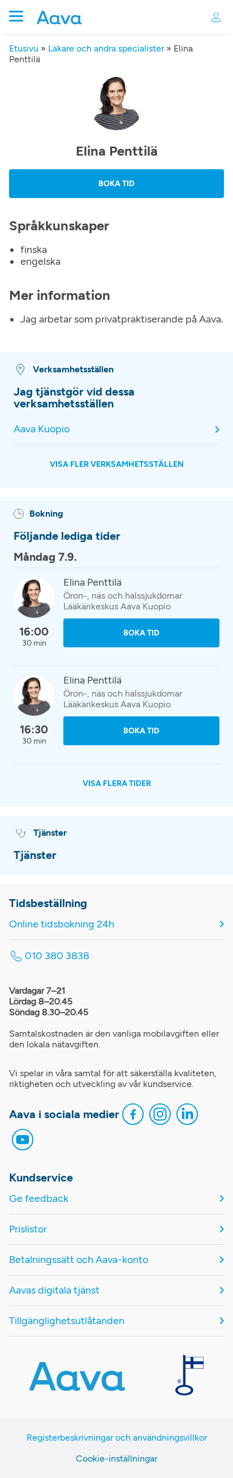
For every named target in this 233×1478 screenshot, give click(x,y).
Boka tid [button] (116, 183)
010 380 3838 (57, 956)
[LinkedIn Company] (187, 1115)
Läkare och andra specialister (106, 48)
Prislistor (28, 1229)
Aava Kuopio (42, 429)
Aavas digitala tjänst (54, 1290)
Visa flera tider (117, 783)
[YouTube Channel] (22, 1141)
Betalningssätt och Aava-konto (78, 1260)
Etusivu (23, 48)
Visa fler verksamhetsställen (117, 464)
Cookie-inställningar (116, 1458)
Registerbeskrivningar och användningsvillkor (117, 1437)
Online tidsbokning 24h (61, 924)
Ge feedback (38, 1199)
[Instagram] (160, 1115)
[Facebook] (132, 1115)
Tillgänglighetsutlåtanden (66, 1321)
